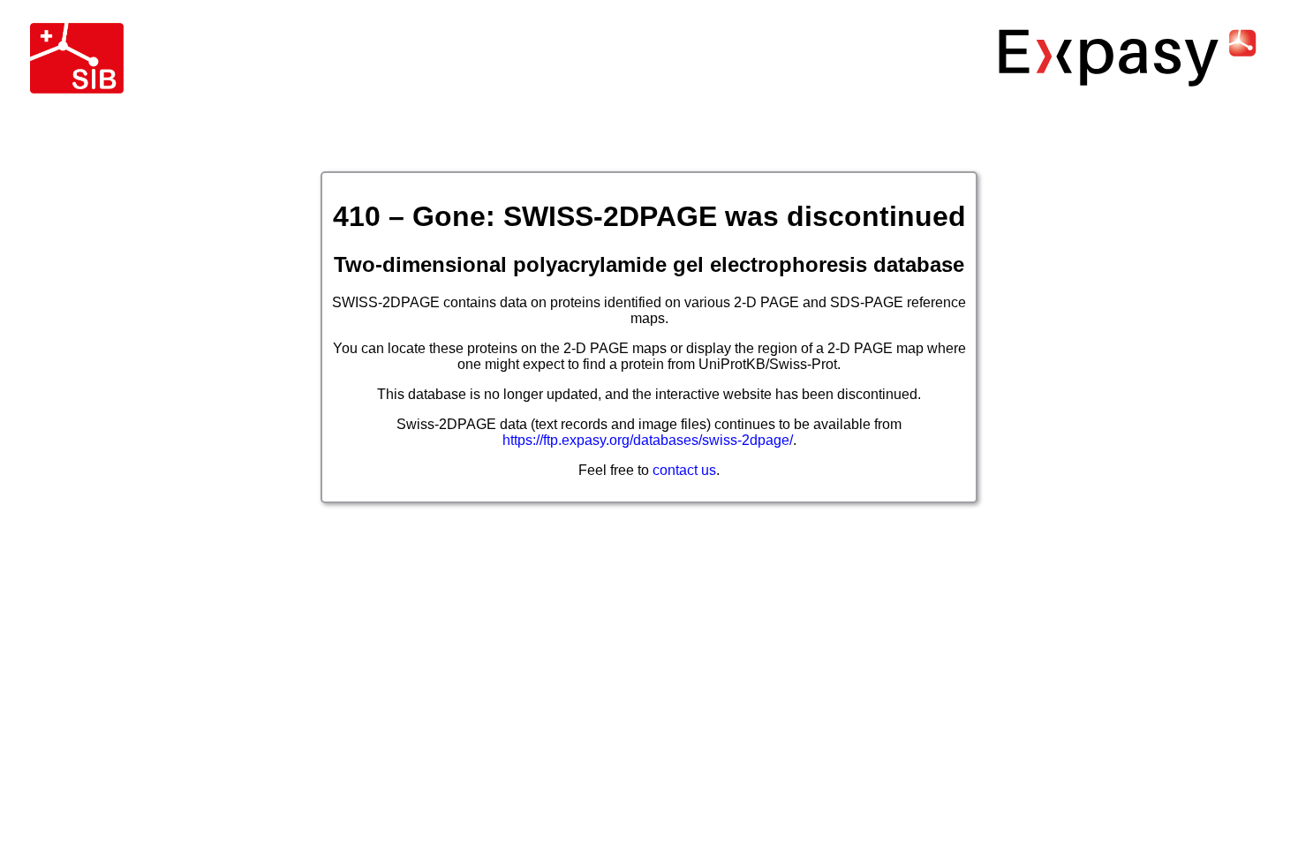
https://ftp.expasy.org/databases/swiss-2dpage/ (647, 440)
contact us (684, 470)
